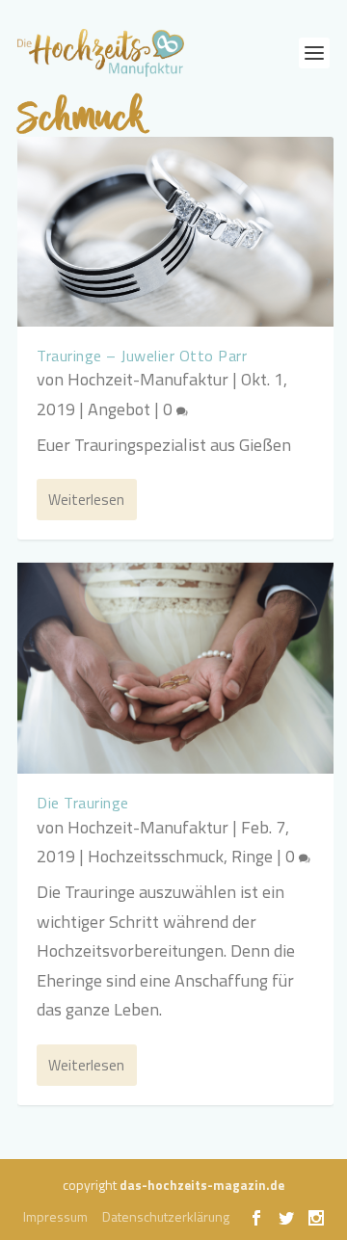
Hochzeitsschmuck (156, 856)
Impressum (55, 1216)
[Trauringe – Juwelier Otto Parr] (175, 232)
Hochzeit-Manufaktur (147, 379)
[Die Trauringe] (175, 668)
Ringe (252, 856)
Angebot (119, 409)
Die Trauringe (83, 802)
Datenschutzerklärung (165, 1216)
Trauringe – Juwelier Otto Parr (142, 355)
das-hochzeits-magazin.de (202, 1185)
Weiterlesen (86, 499)
